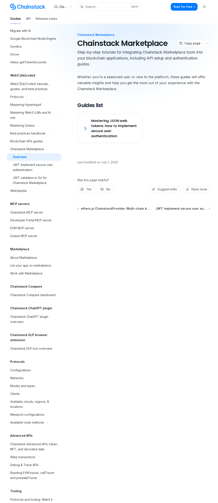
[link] (109, 128)
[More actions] (206, 43)
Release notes (46, 18)
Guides (15, 18)
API (28, 18)
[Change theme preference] (204, 6)
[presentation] (37, 263)
